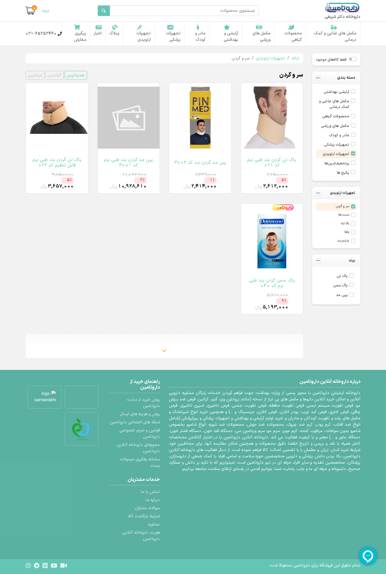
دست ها (343, 214)
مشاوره (154, 524)
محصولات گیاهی (293, 36)
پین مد (342, 295)
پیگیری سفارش (80, 36)
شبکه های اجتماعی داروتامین (135, 422)
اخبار (98, 33)
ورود (45, 10)
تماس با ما (150, 492)
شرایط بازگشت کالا (144, 516)
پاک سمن (340, 285)
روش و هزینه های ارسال (140, 414)
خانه (295, 58)
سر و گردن (342, 206)
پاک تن (342, 276)
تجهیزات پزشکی (173, 36)
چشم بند (343, 240)
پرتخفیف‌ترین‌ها (336, 163)
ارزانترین (35, 75)
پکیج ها (343, 172)
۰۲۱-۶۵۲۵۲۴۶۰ (41, 33)
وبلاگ (114, 33)
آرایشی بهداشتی (336, 92)
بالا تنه (345, 223)
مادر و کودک (200, 36)
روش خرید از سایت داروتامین (143, 402)
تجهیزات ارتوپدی (143, 36)
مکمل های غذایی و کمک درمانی (335, 36)
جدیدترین (76, 75)
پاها (346, 232)
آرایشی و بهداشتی (231, 36)
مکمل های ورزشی (261, 36)
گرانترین (54, 75)
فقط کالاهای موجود (331, 59)
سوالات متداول (147, 508)
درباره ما (153, 500)
